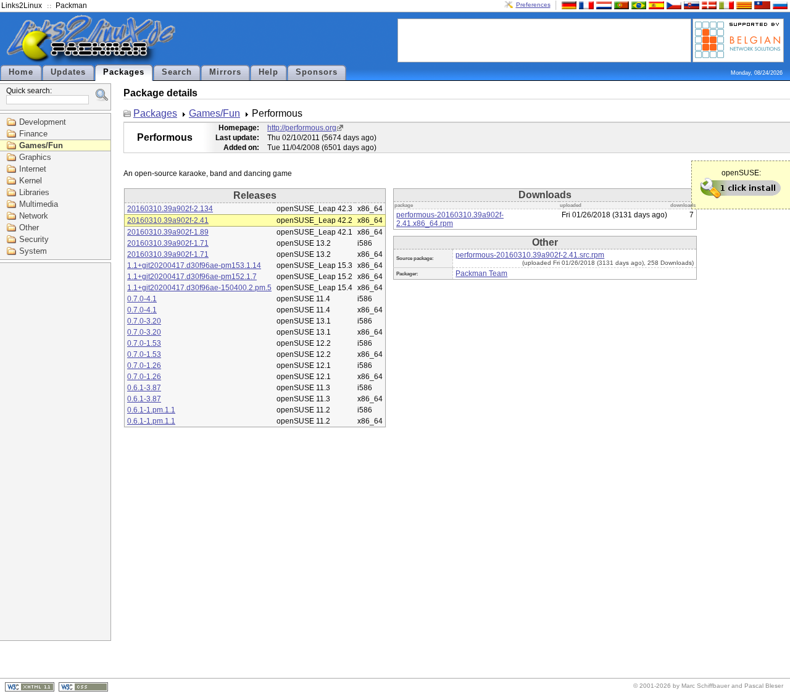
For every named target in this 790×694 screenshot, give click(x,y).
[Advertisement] (544, 39)
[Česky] (672, 4)
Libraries (34, 192)
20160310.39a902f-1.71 (168, 243)
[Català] (742, 4)
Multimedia (38, 204)
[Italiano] (725, 4)
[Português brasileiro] (637, 4)
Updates (68, 72)
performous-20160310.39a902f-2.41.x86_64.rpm (450, 219)
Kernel (30, 180)
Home (21, 72)
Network (33, 215)
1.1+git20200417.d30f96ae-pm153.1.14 (194, 265)
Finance (33, 133)
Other (29, 227)
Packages (123, 72)
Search (177, 72)
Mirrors (225, 72)
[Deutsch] (567, 4)
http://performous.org (301, 127)
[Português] (620, 4)
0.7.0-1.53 (144, 343)
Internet (32, 169)
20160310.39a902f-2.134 (170, 208)
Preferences (533, 4)
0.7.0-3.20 (144, 321)
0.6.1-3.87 (144, 387)
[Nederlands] (602, 4)
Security (34, 239)
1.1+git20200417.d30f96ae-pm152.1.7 (192, 276)
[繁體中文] (761, 4)
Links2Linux (21, 5)
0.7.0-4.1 (142, 299)
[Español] (654, 4)
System (33, 251)
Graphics (35, 157)
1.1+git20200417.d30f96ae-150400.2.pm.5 (199, 287)
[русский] (779, 4)
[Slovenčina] (690, 4)
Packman (71, 5)
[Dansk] (708, 4)
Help (268, 72)
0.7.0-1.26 (144, 365)
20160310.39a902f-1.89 (168, 232)
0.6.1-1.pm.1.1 (151, 410)
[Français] (585, 4)
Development (42, 122)
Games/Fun (41, 145)
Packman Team (481, 273)
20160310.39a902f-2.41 (168, 220)
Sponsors (317, 72)
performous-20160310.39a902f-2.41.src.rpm (529, 255)
